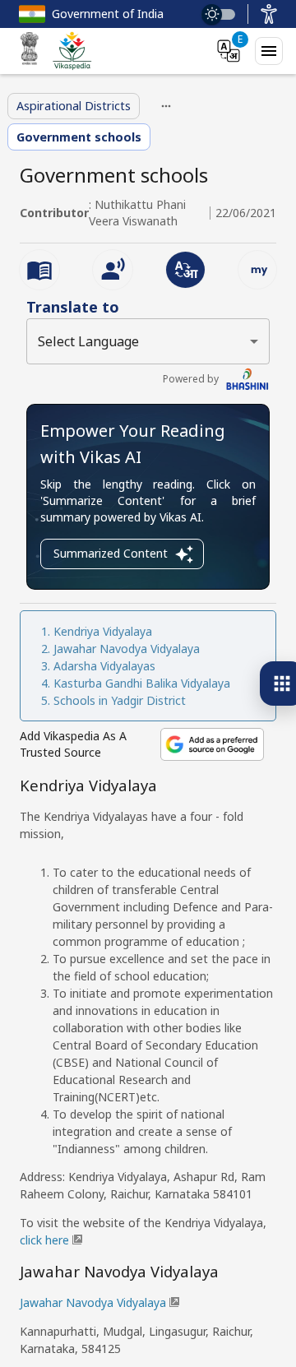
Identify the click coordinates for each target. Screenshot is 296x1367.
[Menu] (269, 51)
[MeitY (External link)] (29, 51)
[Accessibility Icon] (269, 14)
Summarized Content (110, 553)
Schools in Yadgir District (119, 700)
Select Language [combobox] (88, 341)
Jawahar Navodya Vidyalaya (126, 648)
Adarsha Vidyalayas (104, 666)
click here (44, 1240)
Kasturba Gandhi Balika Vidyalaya (143, 683)
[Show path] (166, 106)
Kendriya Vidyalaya (102, 631)
